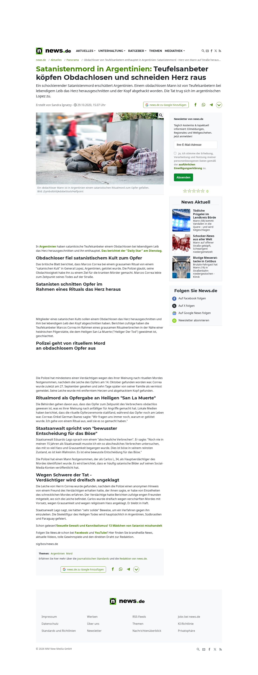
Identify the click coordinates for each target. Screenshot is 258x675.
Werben (92, 617)
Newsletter (94, 631)
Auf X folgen (186, 306)
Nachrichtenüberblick (147, 631)
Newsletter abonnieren (193, 320)
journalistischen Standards (93, 558)
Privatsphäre (186, 631)
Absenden (183, 177)
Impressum (49, 617)
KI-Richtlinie (186, 624)
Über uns (93, 624)
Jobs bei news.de (189, 617)
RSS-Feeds (139, 617)
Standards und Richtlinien (59, 631)
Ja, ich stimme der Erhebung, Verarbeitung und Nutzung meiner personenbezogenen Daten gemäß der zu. (195, 161)
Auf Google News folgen (194, 313)
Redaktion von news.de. (133, 558)
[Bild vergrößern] (161, 115)
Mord (69, 553)
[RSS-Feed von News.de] (220, 50)
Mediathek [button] (174, 51)
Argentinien (58, 553)
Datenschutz (50, 624)
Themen (155, 51)
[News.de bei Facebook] (211, 50)
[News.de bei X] (216, 50)
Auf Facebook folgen (192, 298)
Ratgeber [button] (136, 51)
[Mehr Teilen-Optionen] (219, 105)
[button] (166, 105)
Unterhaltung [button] (111, 51)
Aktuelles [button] (85, 51)
